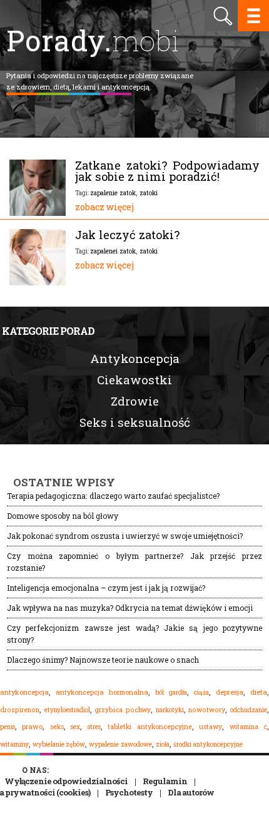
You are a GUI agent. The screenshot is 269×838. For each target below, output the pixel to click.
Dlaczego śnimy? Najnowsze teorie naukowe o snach (103, 660)
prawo (32, 726)
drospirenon (19, 709)
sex (75, 726)
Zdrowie (135, 401)
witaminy (14, 744)
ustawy (210, 726)
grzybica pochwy (122, 709)
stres (94, 726)
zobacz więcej (104, 207)
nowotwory (206, 709)
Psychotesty (129, 792)
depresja (229, 692)
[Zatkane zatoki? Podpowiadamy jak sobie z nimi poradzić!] (37, 212)
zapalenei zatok (113, 251)
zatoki (149, 192)
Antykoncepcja (135, 358)
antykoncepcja (24, 692)
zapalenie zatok (113, 192)
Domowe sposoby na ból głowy (62, 516)
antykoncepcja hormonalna (102, 692)
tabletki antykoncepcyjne (149, 726)
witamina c (248, 726)
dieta (258, 692)
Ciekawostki (134, 379)
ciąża (201, 692)
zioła (163, 744)
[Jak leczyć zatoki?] (37, 282)
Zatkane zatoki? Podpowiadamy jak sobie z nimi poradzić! (167, 171)
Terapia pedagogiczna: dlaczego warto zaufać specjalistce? (113, 496)
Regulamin (165, 781)
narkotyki (170, 709)
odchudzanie (248, 709)
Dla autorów (191, 792)
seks (57, 726)
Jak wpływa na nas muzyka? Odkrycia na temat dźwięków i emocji (130, 608)
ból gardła (171, 692)
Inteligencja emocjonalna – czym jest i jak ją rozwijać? (106, 588)
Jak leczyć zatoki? (127, 234)
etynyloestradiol (67, 709)
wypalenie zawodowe (120, 744)
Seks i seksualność (134, 422)
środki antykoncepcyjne (208, 744)
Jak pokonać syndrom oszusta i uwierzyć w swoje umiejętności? (125, 536)
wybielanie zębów (59, 744)
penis (7, 727)
